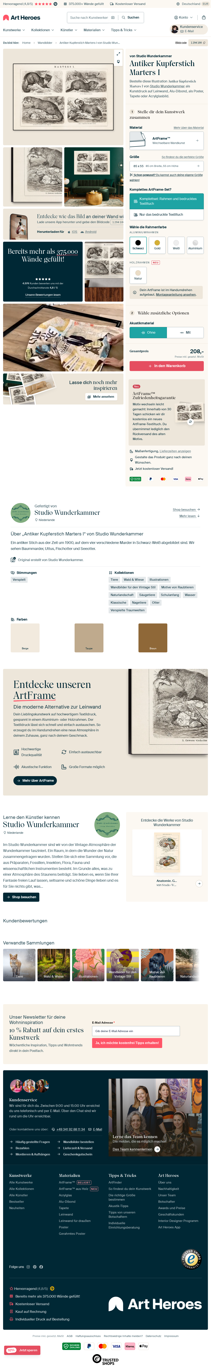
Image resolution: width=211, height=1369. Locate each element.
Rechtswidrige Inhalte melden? (123, 1336)
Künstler (67, 30)
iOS (74, 232)
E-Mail (189, 31)
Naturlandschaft (122, 595)
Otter (155, 603)
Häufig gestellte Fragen (33, 1142)
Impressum (171, 1336)
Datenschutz (153, 1336)
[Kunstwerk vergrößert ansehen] (118, 53)
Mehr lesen (188, 516)
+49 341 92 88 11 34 (70, 1129)
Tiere (114, 580)
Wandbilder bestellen (78, 1142)
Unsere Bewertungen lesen (43, 295)
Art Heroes (168, 1175)
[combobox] (88, 17)
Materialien (92, 30)
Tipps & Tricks (121, 30)
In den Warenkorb (169, 365)
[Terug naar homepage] (21, 17)
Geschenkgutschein (77, 1154)
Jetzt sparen (22, 1350)
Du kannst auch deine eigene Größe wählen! (166, 177)
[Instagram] (28, 1267)
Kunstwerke (12, 30)
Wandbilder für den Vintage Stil (133, 587)
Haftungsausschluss (88, 1336)
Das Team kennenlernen (132, 1149)
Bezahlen (22, 1148)
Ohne (151, 332)
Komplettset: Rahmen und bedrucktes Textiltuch (168, 201)
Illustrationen (159, 580)
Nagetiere (139, 603)
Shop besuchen (185, 510)
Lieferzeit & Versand (77, 1148)
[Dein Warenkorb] (204, 17)
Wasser (190, 595)
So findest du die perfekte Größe (183, 157)
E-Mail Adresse (103, 1022)
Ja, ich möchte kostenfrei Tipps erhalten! (127, 1043)
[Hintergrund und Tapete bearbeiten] (118, 61)
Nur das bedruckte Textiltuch (161, 214)
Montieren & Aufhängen (33, 1154)
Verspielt (19, 580)
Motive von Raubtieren (177, 587)
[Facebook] (41, 1267)
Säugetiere (147, 595)
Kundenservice (191, 27)
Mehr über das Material (189, 128)
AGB (70, 1336)
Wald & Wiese (134, 580)
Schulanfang (170, 595)
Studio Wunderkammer (154, 56)
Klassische (118, 603)
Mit (188, 332)
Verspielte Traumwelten (128, 610)
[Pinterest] (35, 1267)
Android (90, 232)
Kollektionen (40, 30)
